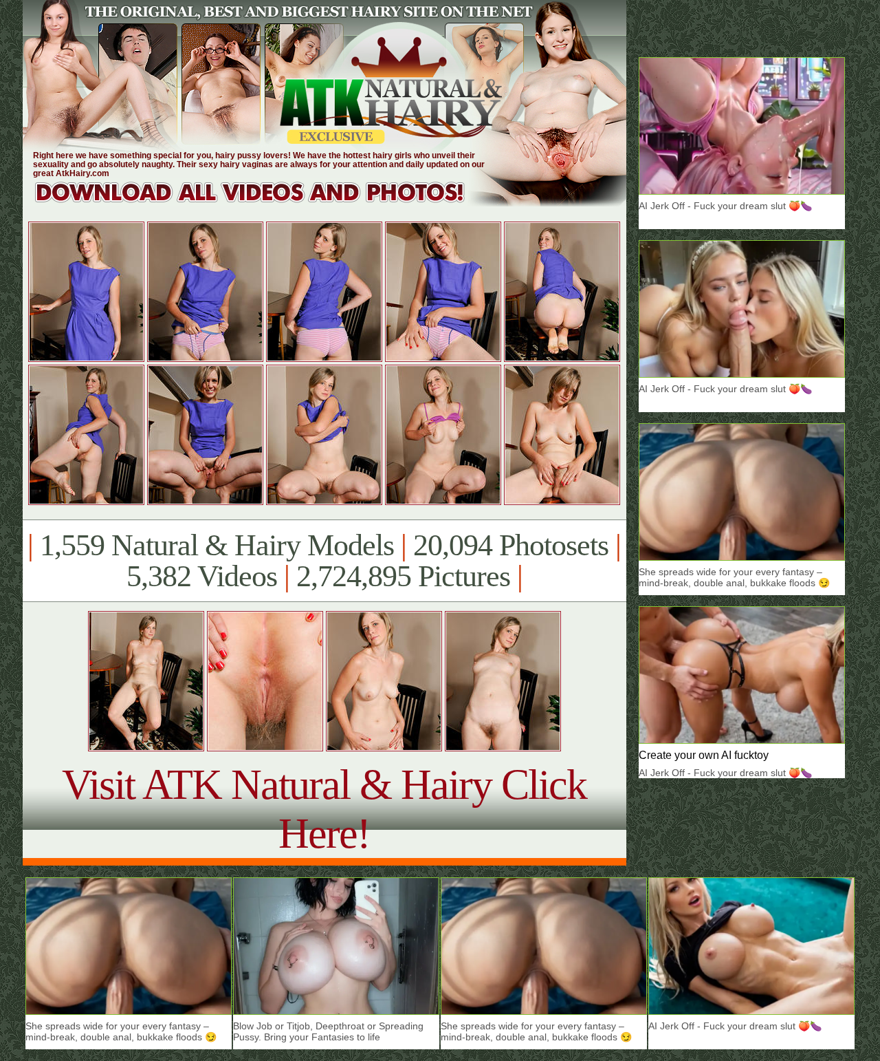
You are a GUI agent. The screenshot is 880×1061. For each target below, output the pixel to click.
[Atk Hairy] (263, 202)
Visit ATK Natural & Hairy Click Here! (324, 809)
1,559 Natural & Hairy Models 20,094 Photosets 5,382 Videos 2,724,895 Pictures (324, 561)
